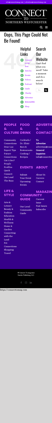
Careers (40, 178)
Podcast (28, 84)
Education (9, 215)
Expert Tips (10, 150)
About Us (40, 174)
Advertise (29, 97)
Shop (27, 106)
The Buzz (8, 180)
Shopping (9, 249)
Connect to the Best (28, 63)
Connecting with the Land (10, 236)
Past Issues (41, 206)
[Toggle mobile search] (41, 27)
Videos (28, 80)
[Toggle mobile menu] (46, 27)
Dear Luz (8, 146)
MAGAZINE (30, 102)
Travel (7, 253)
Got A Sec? (9, 160)
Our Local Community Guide (26, 210)
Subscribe (41, 209)
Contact (40, 181)
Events (27, 75)
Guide (27, 89)
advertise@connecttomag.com (35, 2)
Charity (28, 93)
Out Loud (8, 177)
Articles (28, 71)
